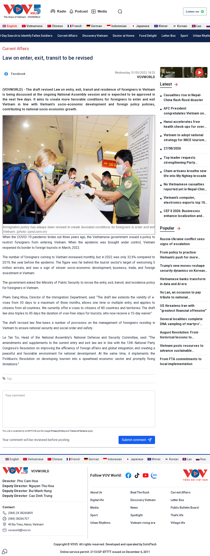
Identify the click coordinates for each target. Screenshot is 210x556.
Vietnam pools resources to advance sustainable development (181, 348)
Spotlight (136, 515)
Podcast (81, 11)
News (134, 507)
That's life (177, 515)
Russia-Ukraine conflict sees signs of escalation (182, 241)
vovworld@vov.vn (19, 530)
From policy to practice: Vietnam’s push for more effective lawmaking (179, 255)
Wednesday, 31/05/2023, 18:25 (135, 72)
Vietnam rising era (142, 522)
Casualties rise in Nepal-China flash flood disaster (183, 97)
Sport (184, 35)
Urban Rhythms (100, 522)
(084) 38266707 (18, 518)
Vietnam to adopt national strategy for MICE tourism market (184, 138)
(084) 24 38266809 (20, 513)
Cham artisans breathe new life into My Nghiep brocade (185, 173)
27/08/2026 (172, 148)
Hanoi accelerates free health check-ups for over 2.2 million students (184, 124)
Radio (61, 11)
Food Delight (148, 35)
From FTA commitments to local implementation (181, 361)
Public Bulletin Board (185, 507)
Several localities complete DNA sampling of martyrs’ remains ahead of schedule (181, 322)
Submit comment (134, 440)
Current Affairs (67, 35)
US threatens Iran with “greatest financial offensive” (183, 308)
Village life (178, 522)
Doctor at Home (123, 35)
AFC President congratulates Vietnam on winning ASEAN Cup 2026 (184, 111)
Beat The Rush (139, 492)
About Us (96, 492)
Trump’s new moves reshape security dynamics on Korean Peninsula (182, 268)
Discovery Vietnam (95, 35)
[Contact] (4, 551)
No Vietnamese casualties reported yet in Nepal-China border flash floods (185, 187)
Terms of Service (78, 431)
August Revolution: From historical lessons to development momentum (179, 335)
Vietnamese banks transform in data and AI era (182, 281)
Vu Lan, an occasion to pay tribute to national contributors (180, 295)
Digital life (97, 500)
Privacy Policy (58, 431)
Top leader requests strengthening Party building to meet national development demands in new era (183, 160)
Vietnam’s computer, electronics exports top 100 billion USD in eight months (185, 200)
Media (102, 11)
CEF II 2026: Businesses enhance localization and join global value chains (183, 213)
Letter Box (169, 35)
